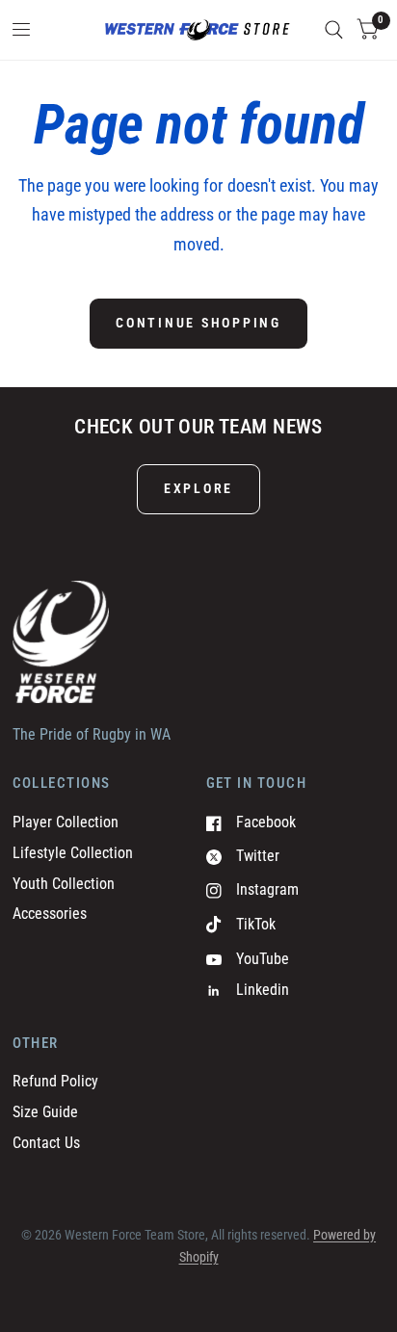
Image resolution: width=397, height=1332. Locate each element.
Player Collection (66, 822)
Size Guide (45, 1112)
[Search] (334, 30)
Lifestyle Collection (73, 853)
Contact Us (46, 1143)
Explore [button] (198, 488)
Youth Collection (64, 884)
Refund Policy (55, 1081)
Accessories (50, 913)
